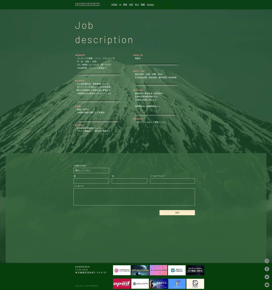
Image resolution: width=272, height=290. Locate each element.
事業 (125, 4)
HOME (114, 4)
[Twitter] (267, 277)
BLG (137, 4)
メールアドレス (157, 176)
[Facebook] (267, 269)
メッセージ (79, 186)
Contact (150, 4)
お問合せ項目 (80, 166)
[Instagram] (267, 261)
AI (120, 4)
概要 (143, 4)
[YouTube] (267, 285)
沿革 (131, 4)
